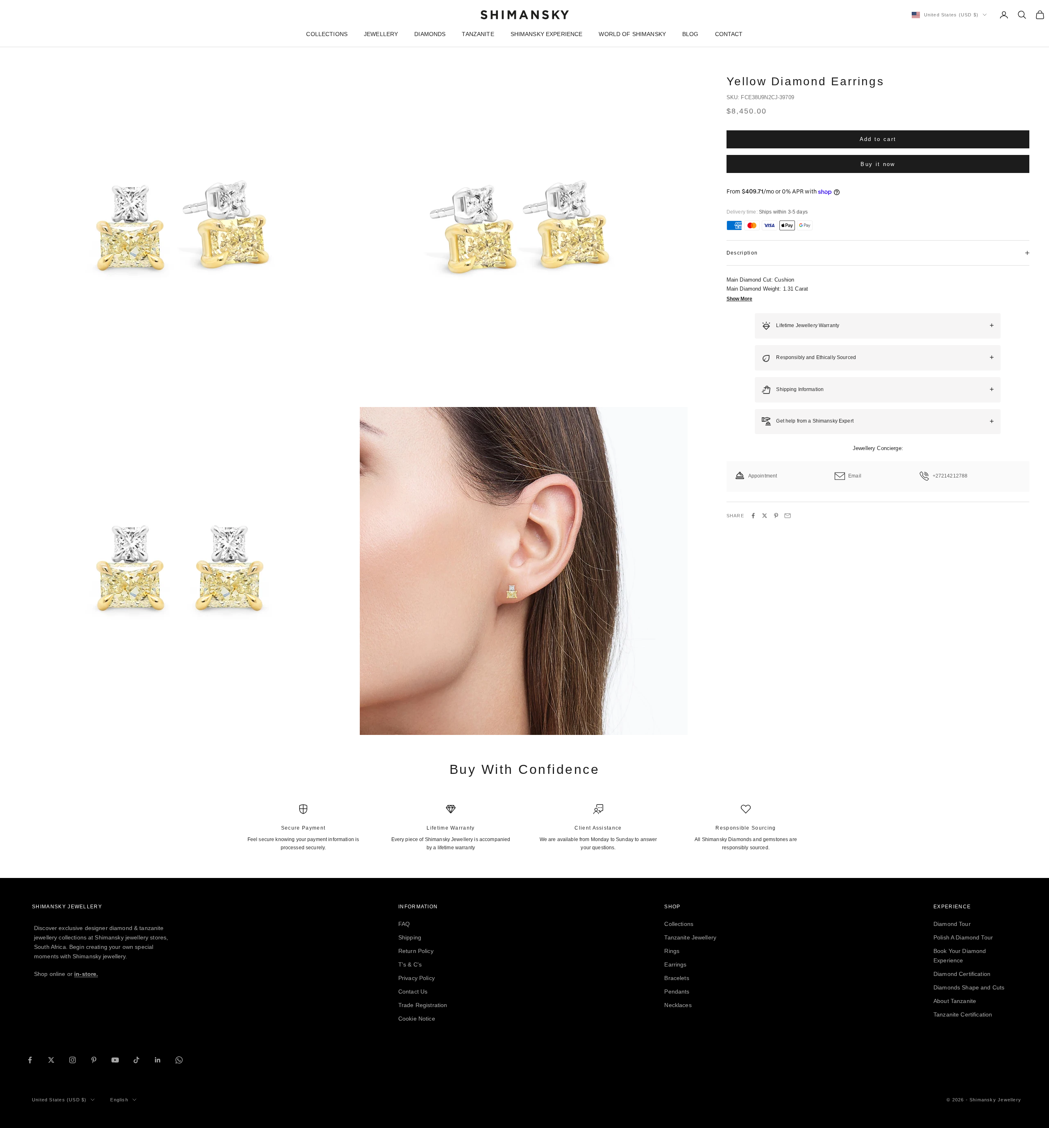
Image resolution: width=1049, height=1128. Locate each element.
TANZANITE (478, 34)
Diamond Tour (952, 924)
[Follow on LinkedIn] (158, 1060)
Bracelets (676, 978)
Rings (671, 951)
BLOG (690, 34)
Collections (678, 924)
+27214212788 (950, 476)
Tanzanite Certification (962, 1014)
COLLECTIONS (326, 34)
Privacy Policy (416, 978)
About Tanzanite (954, 1001)
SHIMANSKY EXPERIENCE (547, 34)
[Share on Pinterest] (776, 515)
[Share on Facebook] (753, 515)
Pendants (676, 991)
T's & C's (410, 964)
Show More (739, 299)
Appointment (762, 476)
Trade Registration (422, 1005)
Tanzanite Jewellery (690, 937)
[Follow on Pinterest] (94, 1060)
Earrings (675, 964)
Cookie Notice (416, 1018)
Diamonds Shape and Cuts (968, 987)
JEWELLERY (381, 34)
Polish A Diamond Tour (963, 937)
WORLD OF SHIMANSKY (632, 34)
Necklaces (677, 1005)
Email (854, 476)
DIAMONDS (429, 34)
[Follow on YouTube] (115, 1060)
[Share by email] (787, 515)
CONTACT (729, 34)
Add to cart (878, 139)
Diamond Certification (961, 974)
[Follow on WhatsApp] (179, 1060)
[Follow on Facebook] (30, 1060)
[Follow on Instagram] (72, 1060)
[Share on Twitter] (764, 515)
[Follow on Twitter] (51, 1060)
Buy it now (878, 164)
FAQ (404, 924)
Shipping (409, 937)
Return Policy (416, 951)
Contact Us (412, 991)
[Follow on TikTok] (136, 1060)
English (119, 1099)
